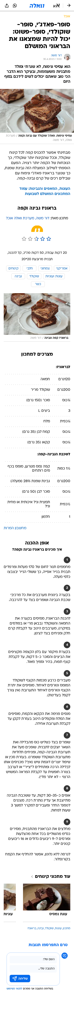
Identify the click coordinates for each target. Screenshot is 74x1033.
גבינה (40, 928)
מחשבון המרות (15, 528)
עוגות (58, 928)
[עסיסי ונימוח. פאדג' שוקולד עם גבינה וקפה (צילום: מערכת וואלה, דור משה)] (37, 116)
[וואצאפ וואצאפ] (15, 6)
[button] (56, 5)
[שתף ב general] (7, 5)
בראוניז (32, 928)
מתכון (66, 928)
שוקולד (49, 928)
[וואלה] (37, 6)
